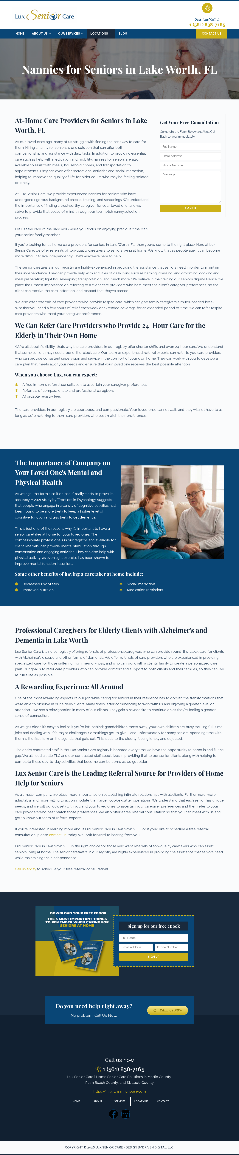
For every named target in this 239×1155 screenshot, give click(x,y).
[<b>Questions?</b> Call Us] (207, 8)
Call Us (207, 19)
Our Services (69, 33)
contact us (57, 835)
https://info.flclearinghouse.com (119, 1091)
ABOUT (98, 1101)
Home (20, 33)
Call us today (25, 869)
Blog (123, 33)
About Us (40, 33)
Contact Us (211, 33)
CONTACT (163, 1101)
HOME (76, 1101)
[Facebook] (113, 1114)
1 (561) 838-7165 (207, 24)
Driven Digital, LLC (157, 1147)
